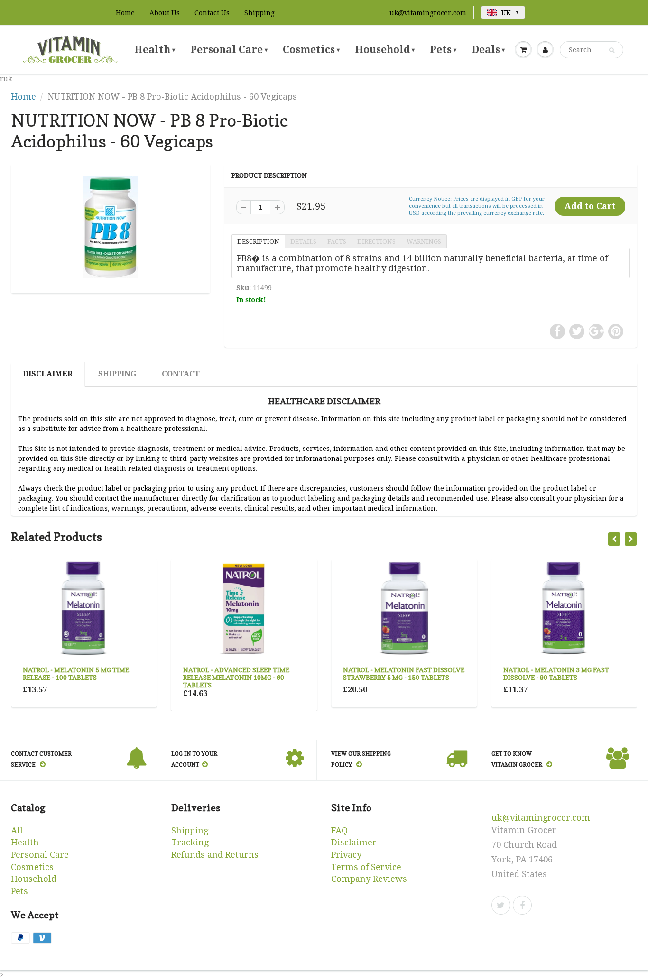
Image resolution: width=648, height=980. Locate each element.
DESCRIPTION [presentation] (258, 241)
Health (154, 49)
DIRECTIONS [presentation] (376, 241)
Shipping (259, 13)
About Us (164, 13)
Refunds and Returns (215, 855)
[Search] (612, 50)
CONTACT (181, 373)
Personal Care (229, 49)
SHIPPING (117, 373)
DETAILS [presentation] (303, 241)
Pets (443, 49)
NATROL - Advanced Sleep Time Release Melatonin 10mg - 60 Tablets (236, 677)
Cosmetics (311, 49)
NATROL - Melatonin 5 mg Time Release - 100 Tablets (76, 673)
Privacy (346, 855)
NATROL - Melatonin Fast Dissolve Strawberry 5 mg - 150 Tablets (403, 673)
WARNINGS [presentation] (424, 241)
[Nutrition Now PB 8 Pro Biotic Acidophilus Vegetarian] (110, 227)
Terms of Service (366, 867)
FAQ (339, 830)
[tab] (258, 241)
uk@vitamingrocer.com (427, 13)
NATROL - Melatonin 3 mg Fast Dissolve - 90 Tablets (556, 673)
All (17, 830)
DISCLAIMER (48, 373)
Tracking (190, 842)
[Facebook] (522, 905)
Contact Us (212, 13)
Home (125, 13)
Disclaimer (354, 842)
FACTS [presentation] (336, 241)
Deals (488, 49)
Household (385, 49)
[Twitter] (500, 905)
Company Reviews (369, 879)
